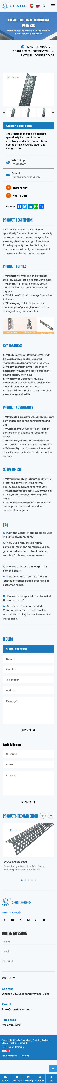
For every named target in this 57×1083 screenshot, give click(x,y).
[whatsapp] (44, 920)
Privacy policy (9, 1055)
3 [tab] (28, 880)
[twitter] (20, 920)
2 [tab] (25, 880)
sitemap (25, 1055)
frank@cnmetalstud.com (16, 1009)
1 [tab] (21, 880)
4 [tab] (32, 880)
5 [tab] (35, 880)
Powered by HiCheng (13, 1046)
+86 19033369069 (11, 1024)
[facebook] (4, 920)
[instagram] (28, 920)
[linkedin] (36, 920)
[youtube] (12, 920)
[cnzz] (6, 1051)
